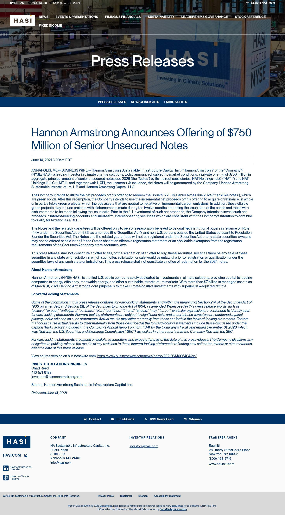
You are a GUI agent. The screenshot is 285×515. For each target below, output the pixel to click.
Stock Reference (250, 17)
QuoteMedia (106, 506)
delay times (177, 506)
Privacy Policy (106, 496)
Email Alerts (175, 102)
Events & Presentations (76, 17)
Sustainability (161, 17)
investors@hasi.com (144, 446)
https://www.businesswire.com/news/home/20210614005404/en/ (147, 356)
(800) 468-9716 (220, 458)
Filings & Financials (123, 17)
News (43, 17)
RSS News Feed (159, 419)
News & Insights (145, 102)
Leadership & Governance (204, 17)
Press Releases (112, 102)
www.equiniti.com (221, 464)
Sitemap (193, 419)
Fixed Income (50, 25)
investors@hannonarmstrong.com (56, 377)
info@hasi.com (61, 463)
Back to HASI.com (260, 2)
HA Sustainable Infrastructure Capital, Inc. (34, 495)
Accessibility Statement (167, 496)
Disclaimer (126, 496)
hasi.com (12, 455)
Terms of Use (180, 509)
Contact (92, 419)
